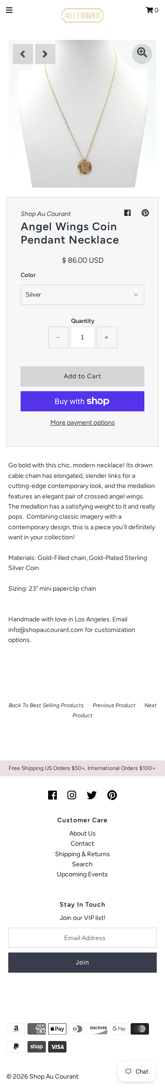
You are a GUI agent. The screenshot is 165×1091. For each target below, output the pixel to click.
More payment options (82, 422)
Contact (82, 843)
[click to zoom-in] (142, 54)
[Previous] (23, 54)
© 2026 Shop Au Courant (42, 1076)
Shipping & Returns (82, 854)
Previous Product (114, 705)
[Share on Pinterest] (145, 213)
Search (82, 864)
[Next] (45, 54)
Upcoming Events (82, 874)
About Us (82, 833)
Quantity (82, 320)
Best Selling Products (57, 705)
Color (28, 274)
